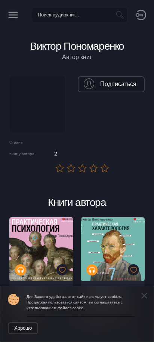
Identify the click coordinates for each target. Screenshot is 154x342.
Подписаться (118, 84)
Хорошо (23, 328)
